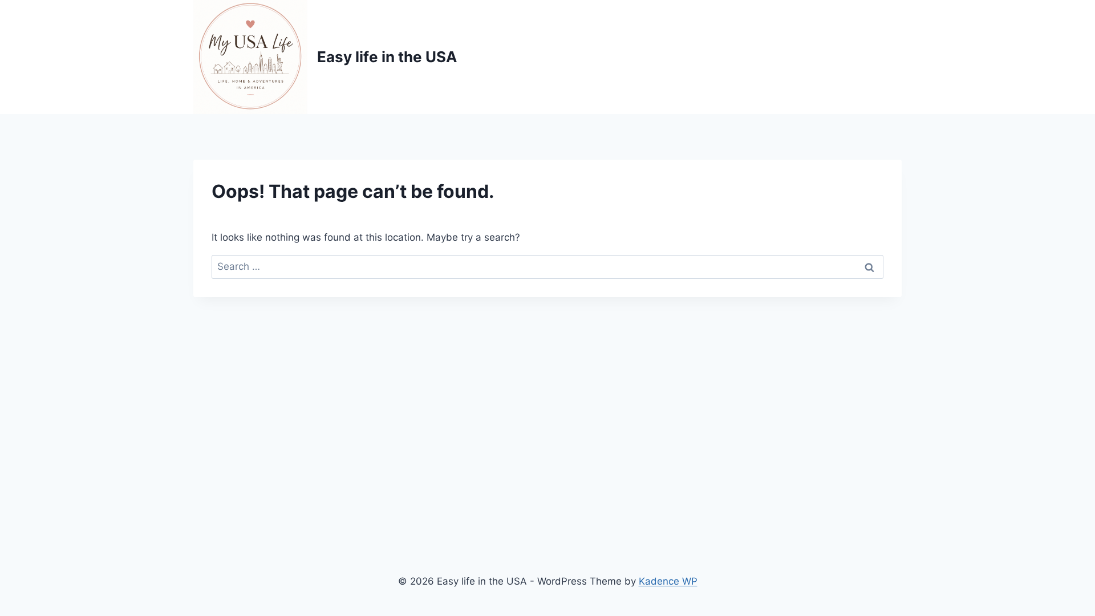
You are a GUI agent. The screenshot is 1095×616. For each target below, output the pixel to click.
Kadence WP (668, 581)
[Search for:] (547, 266)
